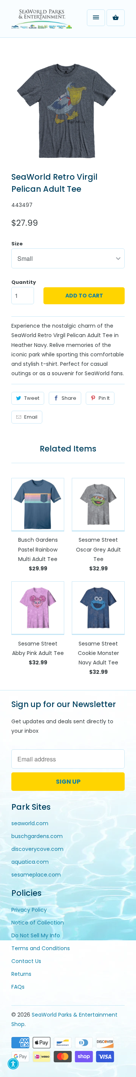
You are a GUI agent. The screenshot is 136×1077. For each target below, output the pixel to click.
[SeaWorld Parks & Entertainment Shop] (41, 21)
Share (69, 398)
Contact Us (26, 961)
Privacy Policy (29, 910)
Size (17, 243)
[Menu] (96, 17)
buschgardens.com (37, 836)
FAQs (18, 987)
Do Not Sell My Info (35, 935)
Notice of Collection (37, 922)
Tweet (31, 398)
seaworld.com (29, 823)
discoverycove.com (37, 849)
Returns (21, 974)
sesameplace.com (36, 874)
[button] (13, 1063)
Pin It (104, 398)
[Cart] (116, 17)
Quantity (23, 282)
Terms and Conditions (40, 948)
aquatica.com (30, 862)
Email (30, 417)
